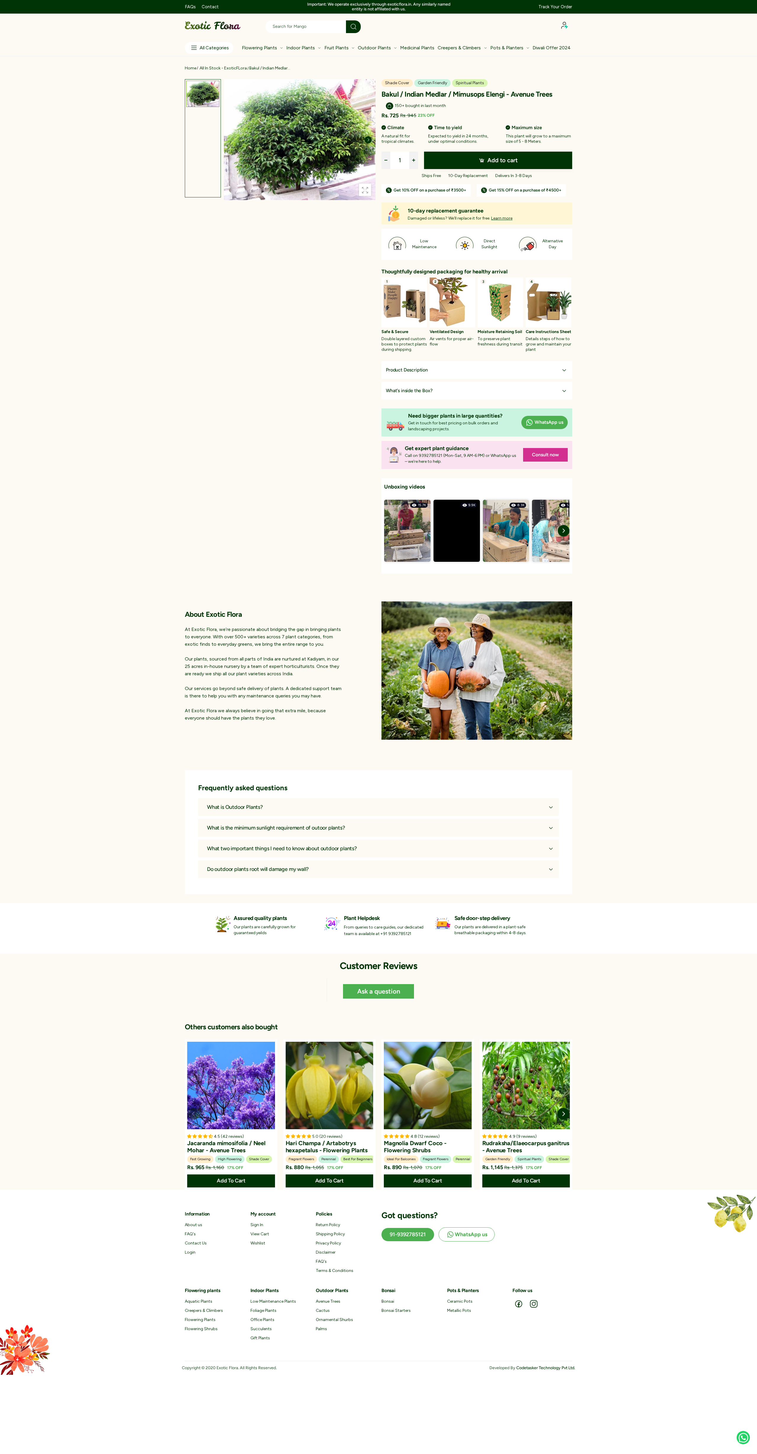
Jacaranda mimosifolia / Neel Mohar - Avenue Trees (226, 1147)
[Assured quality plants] (222, 924)
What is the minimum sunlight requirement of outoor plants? (276, 828)
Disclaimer (326, 1252)
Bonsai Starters (396, 1310)
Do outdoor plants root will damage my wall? (258, 869)
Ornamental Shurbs (334, 1319)
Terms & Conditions (334, 1270)
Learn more (501, 218)
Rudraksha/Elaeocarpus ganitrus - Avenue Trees (526, 1147)
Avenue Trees (328, 1301)
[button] (446, 6)
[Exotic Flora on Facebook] (518, 1303)
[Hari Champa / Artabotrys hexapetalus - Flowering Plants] (329, 1086)
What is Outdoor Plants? (235, 807)
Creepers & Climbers (204, 1310)
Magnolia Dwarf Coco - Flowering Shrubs (415, 1147)
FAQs (190, 6)
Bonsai (387, 1301)
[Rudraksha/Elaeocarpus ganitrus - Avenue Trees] (526, 1086)
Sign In (256, 1224)
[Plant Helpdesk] (332, 923)
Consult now (545, 454)
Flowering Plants (200, 1319)
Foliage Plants (263, 1310)
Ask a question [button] (378, 991)
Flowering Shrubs (201, 1328)
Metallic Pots (459, 1310)
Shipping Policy (330, 1233)
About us (193, 1224)
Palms (321, 1328)
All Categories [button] (214, 48)
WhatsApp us (549, 422)
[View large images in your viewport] (365, 190)
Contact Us (196, 1243)
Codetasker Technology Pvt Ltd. (545, 1367)
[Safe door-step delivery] (443, 923)
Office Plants (262, 1319)
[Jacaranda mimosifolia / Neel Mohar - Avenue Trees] (231, 1086)
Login (190, 1252)
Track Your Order (555, 6)
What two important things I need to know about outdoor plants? (282, 848)
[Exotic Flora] (476, 670)
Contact (210, 6)
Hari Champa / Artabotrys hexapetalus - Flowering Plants (327, 1147)
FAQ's (190, 1233)
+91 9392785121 (395, 933)
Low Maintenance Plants (273, 1301)
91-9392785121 (408, 1234)
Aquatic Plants (198, 1301)
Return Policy (328, 1224)
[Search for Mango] (353, 26)
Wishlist (257, 1243)
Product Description (407, 370)
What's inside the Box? (409, 390)
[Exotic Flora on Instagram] (534, 1303)
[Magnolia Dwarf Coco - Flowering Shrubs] (428, 1086)
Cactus (323, 1310)
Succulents (261, 1328)
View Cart (259, 1233)
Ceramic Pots (460, 1301)
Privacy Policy (328, 1243)
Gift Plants (260, 1338)
